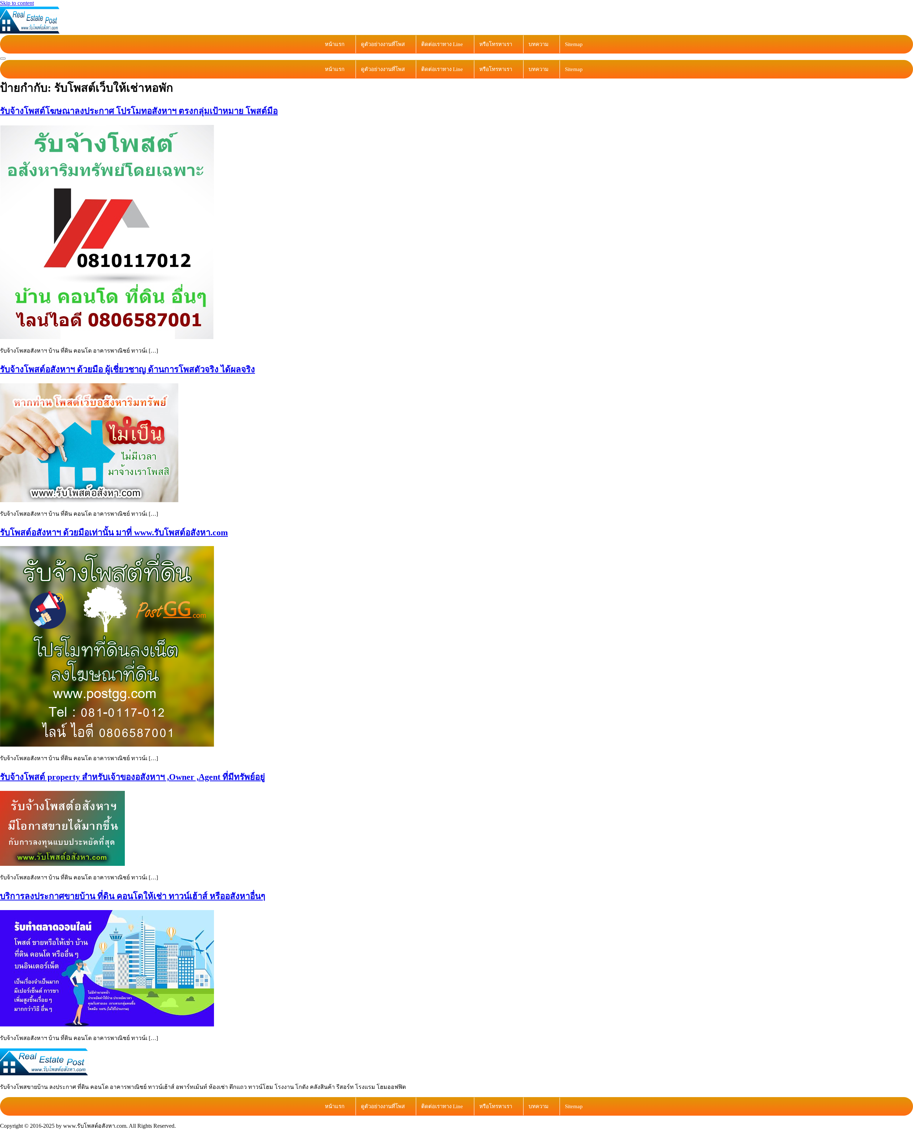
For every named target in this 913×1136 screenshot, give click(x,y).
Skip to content (17, 3)
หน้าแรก (335, 44)
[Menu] (3, 58)
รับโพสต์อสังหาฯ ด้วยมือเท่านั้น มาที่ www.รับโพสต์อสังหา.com (114, 532)
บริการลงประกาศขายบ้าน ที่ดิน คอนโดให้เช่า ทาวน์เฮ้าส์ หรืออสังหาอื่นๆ (132, 896)
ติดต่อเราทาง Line (442, 44)
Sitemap (574, 44)
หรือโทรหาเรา (495, 44)
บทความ (539, 44)
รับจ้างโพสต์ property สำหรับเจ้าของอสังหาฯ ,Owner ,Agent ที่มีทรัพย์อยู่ (132, 777)
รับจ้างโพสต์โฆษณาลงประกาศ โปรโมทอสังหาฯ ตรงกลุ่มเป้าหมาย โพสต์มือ (139, 111)
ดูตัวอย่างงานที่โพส (383, 44)
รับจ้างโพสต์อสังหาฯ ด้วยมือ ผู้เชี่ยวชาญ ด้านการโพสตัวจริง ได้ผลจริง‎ (127, 369)
